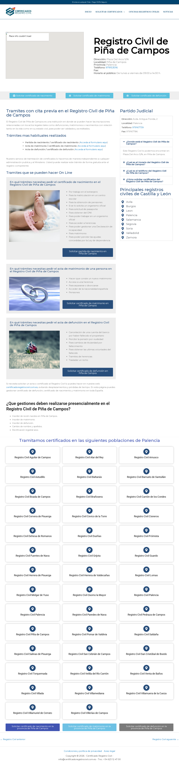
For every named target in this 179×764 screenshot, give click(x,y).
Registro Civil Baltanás (89, 476)
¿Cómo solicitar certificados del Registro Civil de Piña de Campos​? (144, 180)
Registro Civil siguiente (165, 739)
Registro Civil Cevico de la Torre (89, 516)
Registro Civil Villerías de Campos (89, 712)
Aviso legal (109, 751)
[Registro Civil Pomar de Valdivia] (89, 629)
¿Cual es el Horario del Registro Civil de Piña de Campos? (147, 163)
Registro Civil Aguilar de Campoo (33, 457)
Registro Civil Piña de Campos (32, 634)
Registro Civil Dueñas (89, 536)
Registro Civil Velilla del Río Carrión (89, 673)
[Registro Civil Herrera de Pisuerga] (33, 570)
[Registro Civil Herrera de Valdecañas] (89, 570)
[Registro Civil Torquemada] (33, 668)
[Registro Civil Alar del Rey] (89, 452)
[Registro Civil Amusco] (146, 452)
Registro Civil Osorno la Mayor (89, 595)
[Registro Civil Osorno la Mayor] (89, 589)
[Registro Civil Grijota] (89, 550)
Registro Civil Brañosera (89, 496)
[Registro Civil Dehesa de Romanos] (33, 530)
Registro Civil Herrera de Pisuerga (32, 575)
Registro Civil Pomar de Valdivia (89, 634)
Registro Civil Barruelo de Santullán (146, 476)
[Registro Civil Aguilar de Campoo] (33, 452)
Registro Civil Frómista (146, 536)
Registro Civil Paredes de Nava (89, 614)
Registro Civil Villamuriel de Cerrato (32, 712)
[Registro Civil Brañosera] (89, 491)
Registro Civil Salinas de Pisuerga (32, 654)
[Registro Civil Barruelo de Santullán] (146, 471)
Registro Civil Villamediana (89, 693)
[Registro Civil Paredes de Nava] (89, 609)
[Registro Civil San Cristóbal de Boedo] (146, 648)
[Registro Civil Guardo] (146, 550)
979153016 (112, 67)
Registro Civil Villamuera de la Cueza (146, 693)
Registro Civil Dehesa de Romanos (33, 536)
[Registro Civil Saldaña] (146, 629)
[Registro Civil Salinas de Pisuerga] (33, 648)
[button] (146, 143)
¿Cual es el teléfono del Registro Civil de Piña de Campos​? (146, 171)
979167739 (138, 127)
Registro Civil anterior (12, 739)
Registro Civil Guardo (146, 555)
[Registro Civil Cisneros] (146, 511)
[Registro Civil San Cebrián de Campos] (89, 648)
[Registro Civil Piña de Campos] (33, 629)
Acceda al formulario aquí (93, 142)
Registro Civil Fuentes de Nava (33, 555)
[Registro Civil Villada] (33, 688)
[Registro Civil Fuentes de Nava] (33, 550)
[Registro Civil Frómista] (146, 530)
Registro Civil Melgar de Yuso (33, 595)
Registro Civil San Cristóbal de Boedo (146, 654)
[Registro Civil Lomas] (146, 570)
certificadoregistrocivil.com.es (22, 387)
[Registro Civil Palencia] (146, 589)
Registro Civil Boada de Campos (32, 496)
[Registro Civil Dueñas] (89, 530)
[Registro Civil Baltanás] (89, 471)
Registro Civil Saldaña (146, 634)
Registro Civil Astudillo (32, 476)
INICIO (88, 12)
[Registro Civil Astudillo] (33, 471)
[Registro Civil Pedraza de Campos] (146, 609)
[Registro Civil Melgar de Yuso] (33, 589)
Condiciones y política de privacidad (83, 751)
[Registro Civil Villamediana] (89, 688)
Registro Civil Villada (32, 693)
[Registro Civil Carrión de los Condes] (146, 491)
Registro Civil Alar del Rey (89, 457)
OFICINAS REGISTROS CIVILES (144, 12)
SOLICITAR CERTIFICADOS (109, 12)
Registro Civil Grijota (89, 555)
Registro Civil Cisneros (146, 516)
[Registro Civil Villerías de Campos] (89, 707)
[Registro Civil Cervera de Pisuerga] (33, 511)
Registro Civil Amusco (146, 457)
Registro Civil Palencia (146, 595)
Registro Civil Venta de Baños (146, 673)
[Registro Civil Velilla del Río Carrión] (89, 668)
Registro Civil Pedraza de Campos (146, 614)
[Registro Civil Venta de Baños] (146, 668)
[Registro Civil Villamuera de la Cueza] (146, 688)
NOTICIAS (168, 12)
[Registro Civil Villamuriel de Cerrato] (33, 707)
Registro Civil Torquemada (32, 673)
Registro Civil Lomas (146, 575)
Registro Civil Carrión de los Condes (146, 496)
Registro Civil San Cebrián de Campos (89, 654)
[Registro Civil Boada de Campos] (33, 491)
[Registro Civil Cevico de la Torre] (89, 511)
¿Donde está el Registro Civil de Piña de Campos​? (147, 142)
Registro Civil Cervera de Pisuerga (32, 516)
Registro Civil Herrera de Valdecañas (89, 575)
